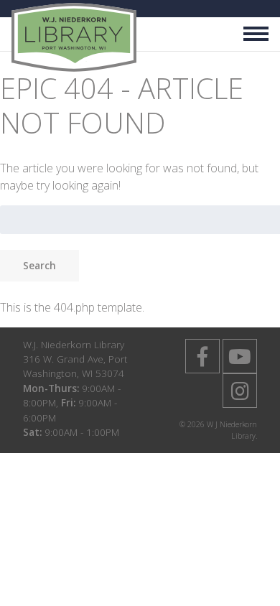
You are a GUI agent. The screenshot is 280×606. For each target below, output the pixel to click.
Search (39, 265)
